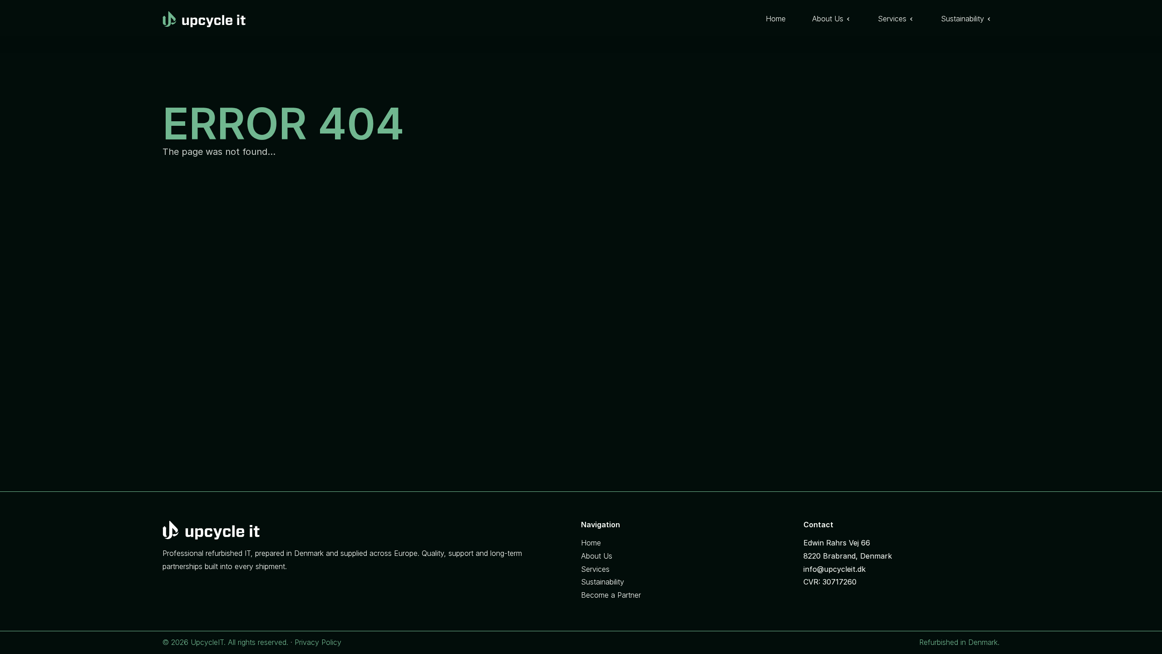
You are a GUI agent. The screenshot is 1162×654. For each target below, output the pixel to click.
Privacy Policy (318, 642)
